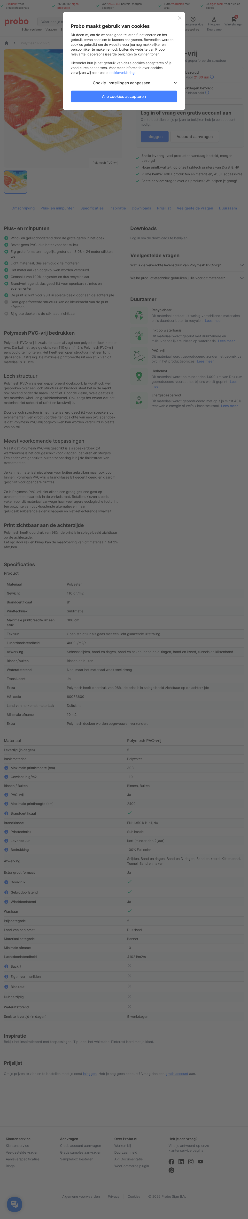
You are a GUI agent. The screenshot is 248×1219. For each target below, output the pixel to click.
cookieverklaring (121, 72)
